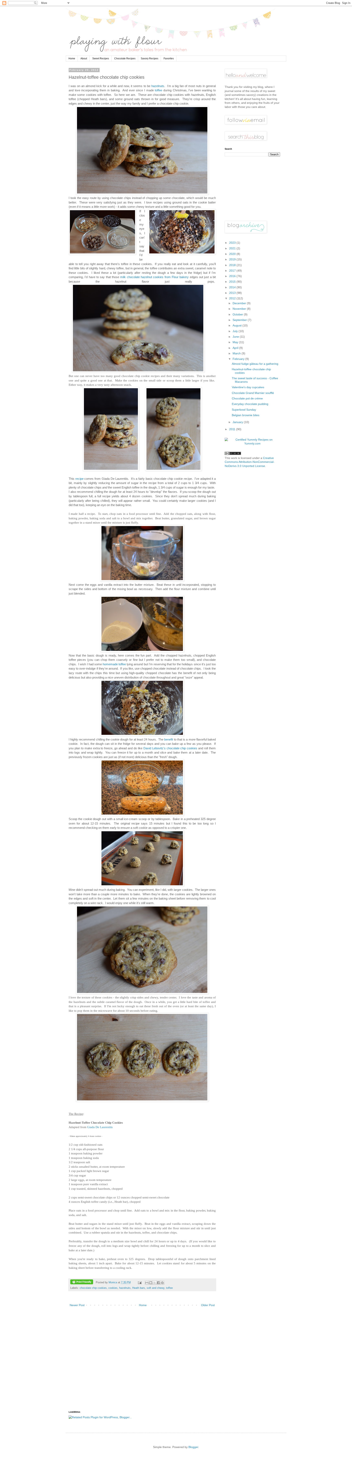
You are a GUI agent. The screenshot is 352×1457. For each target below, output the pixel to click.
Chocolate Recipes (124, 58)
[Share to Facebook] (158, 1283)
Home (71, 58)
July (236, 331)
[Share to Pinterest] (162, 1283)
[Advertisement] (142, 1360)
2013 (232, 292)
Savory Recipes (149, 58)
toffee (158, 90)
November (240, 308)
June (236, 336)
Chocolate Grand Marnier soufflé (253, 393)
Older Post (208, 1305)
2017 (232, 270)
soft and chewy (155, 1288)
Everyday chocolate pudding (250, 404)
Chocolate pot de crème (247, 398)
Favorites (169, 58)
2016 (232, 276)
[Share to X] (155, 1283)
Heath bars (138, 1288)
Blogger (193, 1447)
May (236, 342)
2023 (232, 242)
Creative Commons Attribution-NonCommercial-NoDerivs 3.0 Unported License (249, 462)
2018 (232, 265)
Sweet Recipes (100, 58)
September (240, 320)
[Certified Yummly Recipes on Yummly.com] (252, 443)
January (238, 422)
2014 (232, 287)
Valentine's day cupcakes (248, 387)
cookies (113, 1288)
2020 (232, 253)
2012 (232, 298)
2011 (232, 429)
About (83, 58)
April (236, 347)
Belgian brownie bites (245, 415)
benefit (168, 739)
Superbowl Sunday (244, 409)
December (240, 303)
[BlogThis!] (151, 1283)
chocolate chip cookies (93, 1288)
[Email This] (147, 1283)
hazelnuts (157, 86)
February (239, 358)
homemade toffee (114, 664)
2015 (232, 281)
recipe (79, 478)
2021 (232, 248)
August (237, 325)
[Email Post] (139, 1282)
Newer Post (77, 1305)
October (238, 314)
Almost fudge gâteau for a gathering (255, 363)
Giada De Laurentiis (100, 1127)
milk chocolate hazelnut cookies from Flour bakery (154, 277)
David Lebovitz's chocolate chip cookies (170, 748)
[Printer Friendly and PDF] (81, 1282)
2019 (232, 259)
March (237, 353)
